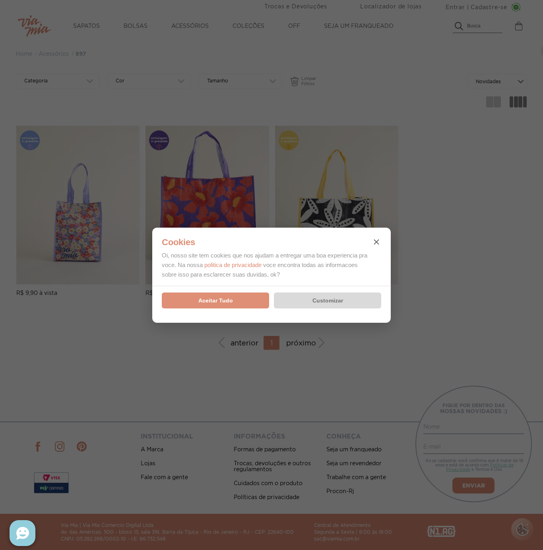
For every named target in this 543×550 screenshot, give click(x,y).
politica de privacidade (233, 264)
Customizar (327, 300)
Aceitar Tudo (215, 300)
